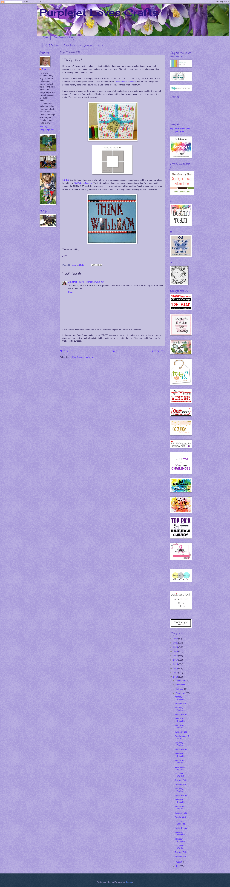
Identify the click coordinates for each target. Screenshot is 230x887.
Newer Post (67, 351)
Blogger (129, 882)
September (181, 693)
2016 (175, 664)
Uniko (100, 46)
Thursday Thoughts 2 (181, 840)
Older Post (158, 351)
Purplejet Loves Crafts (99, 12)
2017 (175, 660)
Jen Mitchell (74, 282)
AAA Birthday (52, 46)
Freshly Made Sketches (125, 81)
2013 (175, 677)
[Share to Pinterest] (101, 265)
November (181, 685)
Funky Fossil (69, 46)
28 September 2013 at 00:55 (93, 282)
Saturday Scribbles (180, 709)
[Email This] (92, 265)
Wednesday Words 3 (180, 774)
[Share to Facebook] (98, 265)
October (180, 689)
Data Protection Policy (64, 38)
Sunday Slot (180, 703)
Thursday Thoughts (180, 719)
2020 (175, 647)
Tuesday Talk (181, 732)
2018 (175, 656)
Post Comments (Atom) (82, 357)
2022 (175, 639)
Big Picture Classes (83, 183)
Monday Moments (180, 698)
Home (45, 38)
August (179, 862)
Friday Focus (181, 714)
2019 (175, 651)
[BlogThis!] (94, 265)
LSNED (65, 180)
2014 (175, 673)
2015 (175, 668)
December (181, 680)
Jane (44, 69)
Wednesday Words (180, 726)
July (178, 866)
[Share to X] (96, 265)
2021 (175, 643)
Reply (70, 292)
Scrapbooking (86, 46)
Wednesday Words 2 (180, 768)
